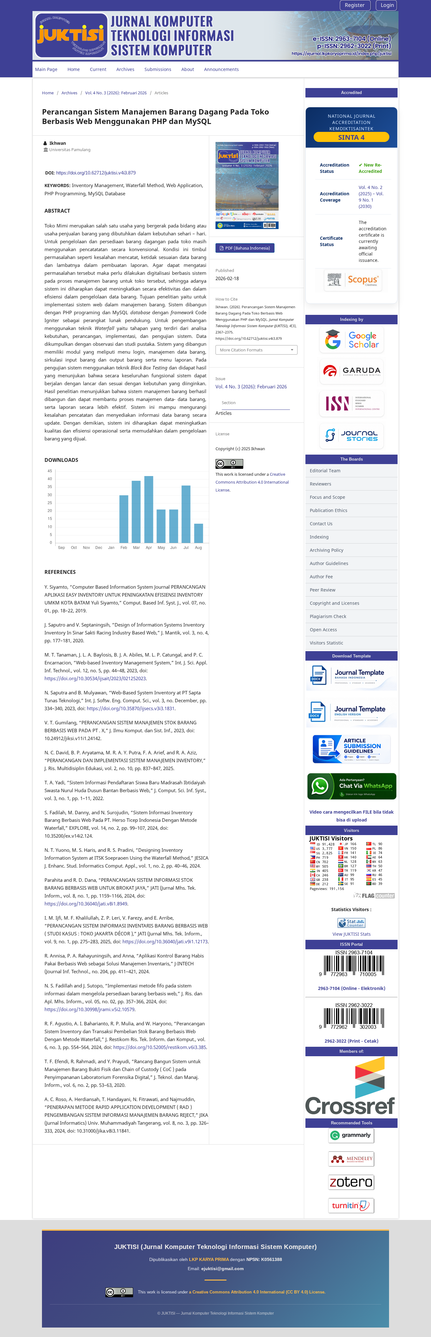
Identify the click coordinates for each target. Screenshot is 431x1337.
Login (387, 5)
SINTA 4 (351, 137)
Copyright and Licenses (334, 603)
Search (386, 69)
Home (74, 69)
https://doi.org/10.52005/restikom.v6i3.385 (159, 1047)
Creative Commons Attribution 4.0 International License (252, 482)
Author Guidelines (329, 563)
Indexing (319, 537)
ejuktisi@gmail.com (222, 1268)
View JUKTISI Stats (352, 934)
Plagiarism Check (328, 616)
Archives (125, 69)
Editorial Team (325, 471)
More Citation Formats (241, 350)
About (187, 69)
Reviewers (320, 484)
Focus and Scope (327, 497)
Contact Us (321, 524)
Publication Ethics (328, 510)
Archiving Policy (326, 550)
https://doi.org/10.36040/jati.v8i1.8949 (85, 903)
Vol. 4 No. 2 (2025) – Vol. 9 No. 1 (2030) (371, 196)
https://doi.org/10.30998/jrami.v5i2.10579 (89, 1009)
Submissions (158, 69)
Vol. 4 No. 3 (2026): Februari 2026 (116, 93)
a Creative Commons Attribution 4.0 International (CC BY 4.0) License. (257, 1292)
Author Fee (321, 577)
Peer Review (322, 590)
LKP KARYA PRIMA (209, 1259)
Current (98, 69)
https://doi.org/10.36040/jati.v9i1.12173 (165, 941)
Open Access (323, 630)
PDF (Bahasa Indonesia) (247, 248)
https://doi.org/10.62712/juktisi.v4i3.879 (96, 172)
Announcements (221, 69)
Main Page (46, 69)
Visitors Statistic (326, 643)
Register (355, 5)
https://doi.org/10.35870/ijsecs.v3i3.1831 (130, 708)
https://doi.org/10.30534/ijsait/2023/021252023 (95, 678)
